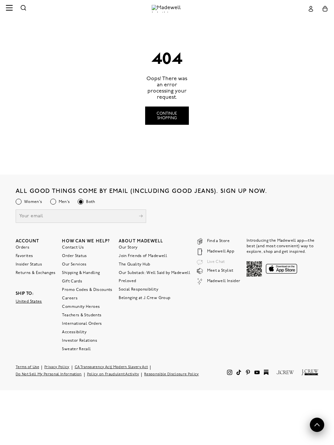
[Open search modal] (23, 8)
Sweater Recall (76, 349)
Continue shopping (167, 116)
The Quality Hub (134, 264)
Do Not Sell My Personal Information (49, 374)
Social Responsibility (138, 290)
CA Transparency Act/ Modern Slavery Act (111, 367)
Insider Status (29, 264)
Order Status (74, 256)
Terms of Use (27, 367)
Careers (70, 298)
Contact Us (73, 248)
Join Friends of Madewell (143, 256)
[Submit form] (141, 217)
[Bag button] (325, 8)
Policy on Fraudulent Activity (113, 374)
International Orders (82, 324)
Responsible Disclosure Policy (171, 374)
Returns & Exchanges (36, 273)
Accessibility (74, 332)
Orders (22, 248)
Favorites (24, 256)
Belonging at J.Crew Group (144, 298)
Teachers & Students (81, 315)
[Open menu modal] (9, 8)
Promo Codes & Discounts (87, 290)
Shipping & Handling (81, 273)
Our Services (74, 264)
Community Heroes (81, 307)
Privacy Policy (56, 367)
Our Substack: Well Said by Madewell (154, 273)
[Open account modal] (311, 8)
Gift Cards (72, 281)
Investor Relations (79, 341)
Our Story (128, 248)
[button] (317, 425)
